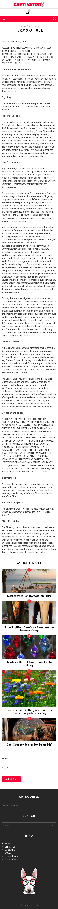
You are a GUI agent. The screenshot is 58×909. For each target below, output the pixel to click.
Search (53, 825)
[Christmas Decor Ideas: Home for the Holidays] (29, 647)
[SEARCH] (54, 19)
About (8, 843)
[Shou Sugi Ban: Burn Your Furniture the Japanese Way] (29, 612)
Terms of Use (11, 859)
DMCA (8, 853)
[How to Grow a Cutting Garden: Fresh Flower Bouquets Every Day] (29, 688)
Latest (29, 13)
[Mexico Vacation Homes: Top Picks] (29, 581)
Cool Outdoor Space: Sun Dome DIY (29, 744)
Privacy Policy (11, 856)
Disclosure (10, 850)
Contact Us (10, 847)
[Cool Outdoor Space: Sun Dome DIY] (29, 729)
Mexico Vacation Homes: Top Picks (29, 596)
